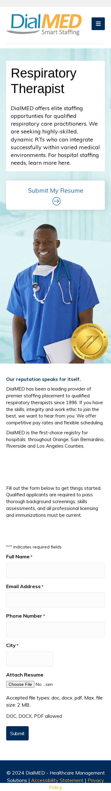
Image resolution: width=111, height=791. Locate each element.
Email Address (24, 586)
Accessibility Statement (58, 780)
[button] (55, 195)
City (12, 645)
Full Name (19, 556)
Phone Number (25, 616)
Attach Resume (24, 675)
